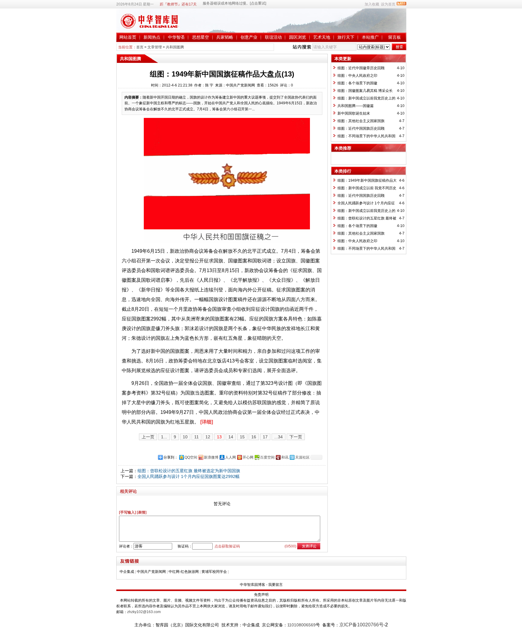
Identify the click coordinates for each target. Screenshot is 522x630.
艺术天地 (321, 37)
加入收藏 (372, 4)
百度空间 (267, 457)
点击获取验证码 (227, 546)
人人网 (230, 457)
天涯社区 (302, 457)
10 (185, 436)
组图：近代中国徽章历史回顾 (361, 68)
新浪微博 (211, 457)
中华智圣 (176, 37)
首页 (139, 47)
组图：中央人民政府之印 (357, 75)
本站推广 (370, 37)
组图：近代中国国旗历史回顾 (361, 128)
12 (207, 436)
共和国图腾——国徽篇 (355, 106)
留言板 (394, 37)
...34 (278, 436)
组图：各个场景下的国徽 (357, 83)
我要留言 (275, 585)
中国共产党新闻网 (151, 572)
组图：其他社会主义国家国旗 (361, 121)
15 (242, 436)
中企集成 (127, 572)
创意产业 (248, 37)
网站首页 (127, 37)
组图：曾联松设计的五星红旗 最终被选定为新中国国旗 (188, 470)
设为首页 (388, 4)
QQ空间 (191, 457)
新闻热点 (151, 37)
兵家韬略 (224, 37)
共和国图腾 (175, 47)
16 (253, 436)
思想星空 (200, 37)
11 (196, 436)
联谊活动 (273, 37)
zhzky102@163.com (144, 612)
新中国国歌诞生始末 (353, 113)
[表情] (142, 512)
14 (230, 436)
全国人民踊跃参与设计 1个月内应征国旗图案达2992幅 (188, 476)
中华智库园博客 (252, 585)
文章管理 (154, 47)
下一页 (295, 436)
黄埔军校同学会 (214, 572)
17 (265, 436)
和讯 (284, 457)
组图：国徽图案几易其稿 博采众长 (365, 91)
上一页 (148, 436)
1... (164, 436)
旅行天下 (345, 37)
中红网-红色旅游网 (184, 572)
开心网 (248, 457)
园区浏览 (297, 37)
